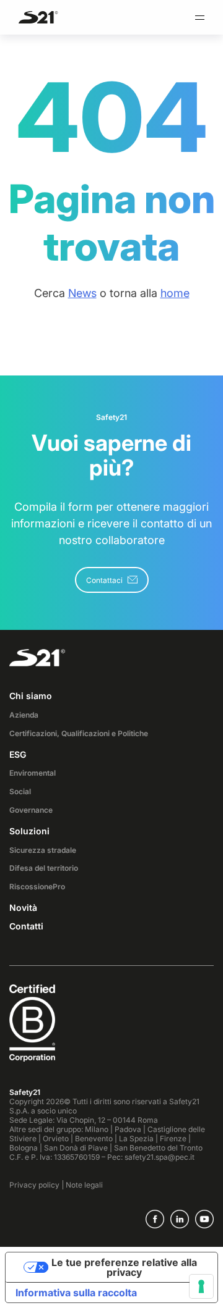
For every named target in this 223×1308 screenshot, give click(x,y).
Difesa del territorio (43, 868)
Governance (31, 810)
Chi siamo (30, 695)
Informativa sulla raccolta (76, 1292)
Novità (23, 907)
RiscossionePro (37, 886)
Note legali (84, 1184)
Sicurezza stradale (42, 850)
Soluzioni (29, 831)
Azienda (23, 714)
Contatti (26, 926)
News (82, 293)
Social (20, 791)
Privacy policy (34, 1184)
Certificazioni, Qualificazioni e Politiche (78, 733)
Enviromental (32, 773)
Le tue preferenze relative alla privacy (124, 1267)
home (175, 293)
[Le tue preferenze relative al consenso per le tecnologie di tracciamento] (201, 1286)
